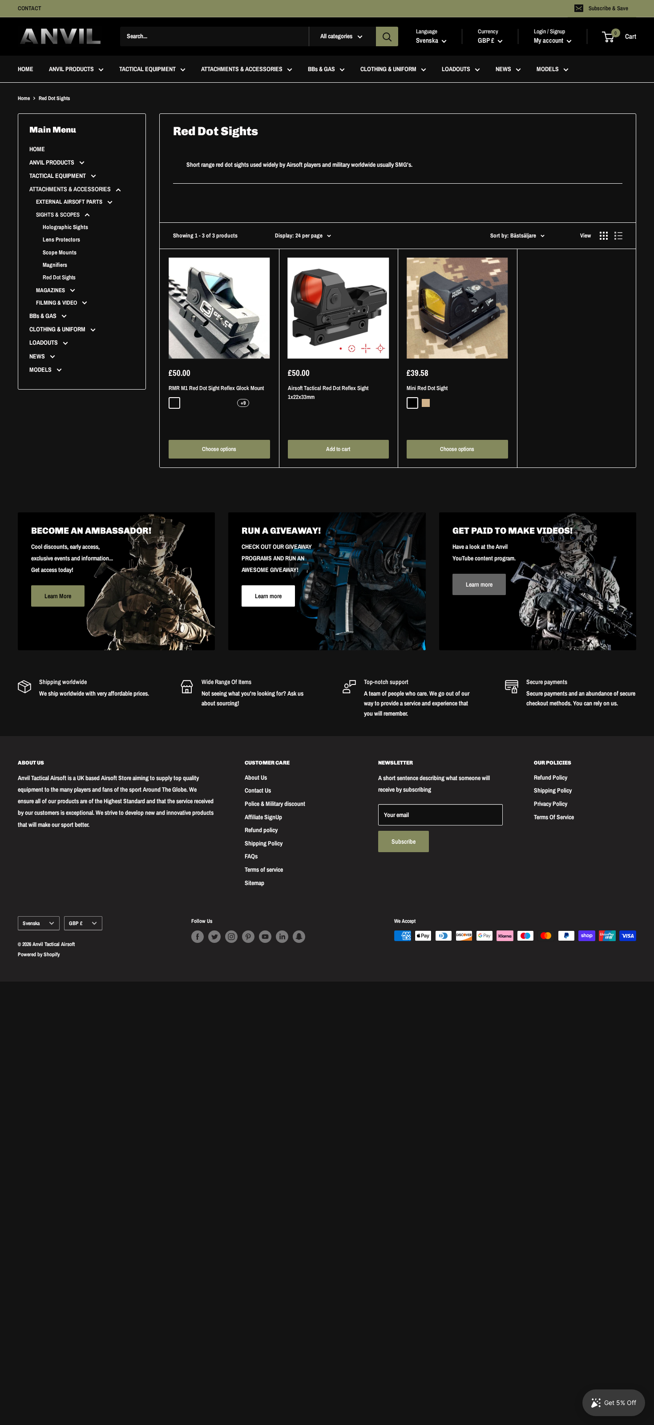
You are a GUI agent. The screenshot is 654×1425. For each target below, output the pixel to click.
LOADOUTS (456, 69)
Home (24, 98)
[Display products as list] (618, 236)
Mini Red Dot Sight (427, 388)
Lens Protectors (61, 239)
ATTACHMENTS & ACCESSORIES (242, 69)
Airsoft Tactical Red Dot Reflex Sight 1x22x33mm (328, 392)
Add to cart (338, 449)
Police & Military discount (275, 804)
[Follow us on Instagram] (231, 936)
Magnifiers (55, 265)
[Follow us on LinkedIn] (282, 936)
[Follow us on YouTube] (265, 936)
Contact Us (258, 790)
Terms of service (264, 869)
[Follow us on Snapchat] (299, 936)
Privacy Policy (550, 804)
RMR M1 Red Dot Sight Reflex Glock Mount (216, 388)
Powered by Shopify (39, 954)
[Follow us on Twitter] (214, 936)
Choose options (219, 449)
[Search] (387, 36)
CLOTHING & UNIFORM (388, 69)
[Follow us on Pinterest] (248, 936)
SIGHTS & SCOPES (58, 214)
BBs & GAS (321, 69)
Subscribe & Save (608, 8)
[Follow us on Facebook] (197, 936)
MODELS (548, 69)
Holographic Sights (65, 227)
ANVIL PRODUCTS (71, 69)
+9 (243, 403)
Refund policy (261, 830)
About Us (256, 777)
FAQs (251, 856)
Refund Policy (550, 777)
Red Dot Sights (59, 277)
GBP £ (75, 923)
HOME (25, 69)
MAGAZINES (51, 290)
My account (549, 40)
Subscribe (404, 841)
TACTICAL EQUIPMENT (147, 69)
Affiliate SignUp (263, 817)
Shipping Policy (264, 843)
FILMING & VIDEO (57, 302)
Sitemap (254, 883)
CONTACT (29, 8)
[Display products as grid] (604, 236)
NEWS (503, 69)
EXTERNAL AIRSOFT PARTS (70, 201)
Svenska (31, 923)
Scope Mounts (60, 252)
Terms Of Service (554, 817)
